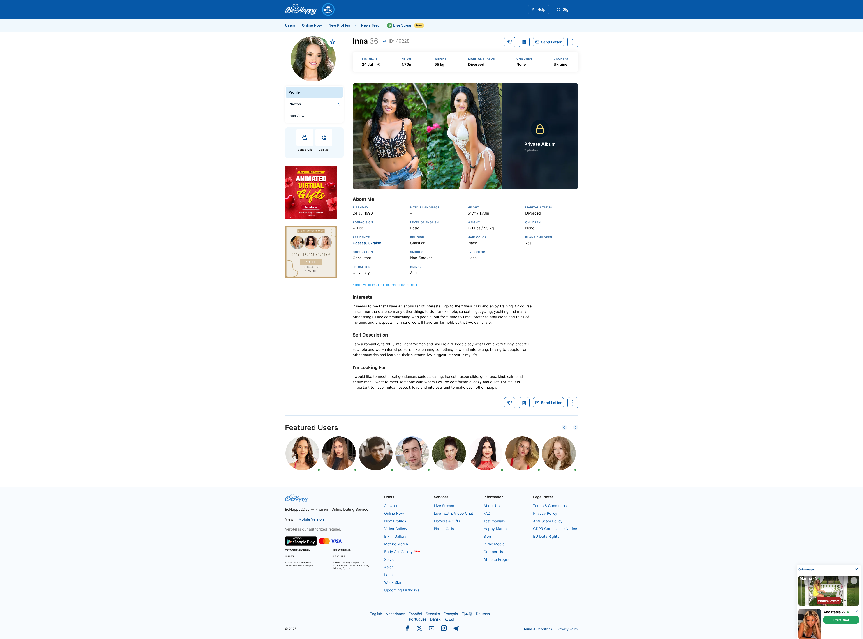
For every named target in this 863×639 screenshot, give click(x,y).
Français (451, 613)
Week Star (393, 582)
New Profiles (339, 25)
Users (290, 25)
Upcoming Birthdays (401, 590)
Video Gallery (395, 528)
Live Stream (402, 25)
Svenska (433, 613)
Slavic (389, 559)
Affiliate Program (498, 559)
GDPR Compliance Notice (555, 528)
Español (415, 613)
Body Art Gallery (398, 551)
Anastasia (832, 610)
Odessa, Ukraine (367, 243)
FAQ (487, 513)
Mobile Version (311, 519)
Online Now (312, 25)
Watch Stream (829, 599)
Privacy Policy (545, 513)
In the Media (494, 544)
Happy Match (495, 528)
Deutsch (483, 613)
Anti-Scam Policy (547, 521)
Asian (388, 567)
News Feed (370, 25)
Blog (487, 536)
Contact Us (493, 551)
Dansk (435, 619)
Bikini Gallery (395, 536)
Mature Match (396, 544)
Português (417, 619)
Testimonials (494, 521)
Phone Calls (444, 528)
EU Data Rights (546, 536)
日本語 (466, 613)
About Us (492, 505)
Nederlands (395, 613)
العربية (449, 619)
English (376, 613)
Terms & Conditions (550, 505)
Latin (388, 574)
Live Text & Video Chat (453, 513)
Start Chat (841, 618)
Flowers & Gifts (447, 521)
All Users (391, 505)
